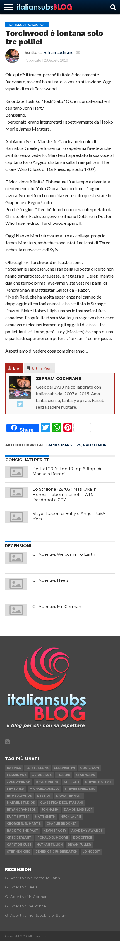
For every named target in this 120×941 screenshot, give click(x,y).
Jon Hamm (50, 810)
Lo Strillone (37, 768)
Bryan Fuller (79, 845)
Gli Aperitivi (64, 768)
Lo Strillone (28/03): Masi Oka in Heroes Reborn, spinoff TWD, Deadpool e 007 (65, 494)
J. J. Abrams (42, 775)
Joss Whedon (18, 782)
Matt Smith (45, 817)
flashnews (17, 775)
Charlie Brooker (62, 824)
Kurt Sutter (18, 817)
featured (15, 789)
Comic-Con (89, 768)
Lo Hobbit (91, 851)
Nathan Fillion (50, 845)
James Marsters (64, 445)
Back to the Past (22, 831)
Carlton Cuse (19, 845)
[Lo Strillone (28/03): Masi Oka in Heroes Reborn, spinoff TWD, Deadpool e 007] (16, 492)
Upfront (72, 782)
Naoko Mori (95, 445)
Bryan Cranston (21, 810)
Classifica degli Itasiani (61, 803)
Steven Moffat (98, 782)
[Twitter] (20, 404)
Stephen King (18, 851)
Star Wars (85, 775)
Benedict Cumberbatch (56, 851)
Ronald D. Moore (52, 838)
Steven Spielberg (80, 789)
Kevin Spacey (55, 831)
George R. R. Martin (24, 824)
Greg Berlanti (19, 838)
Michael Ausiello (44, 789)
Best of (44, 796)
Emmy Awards (19, 796)
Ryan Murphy (47, 782)
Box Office (82, 838)
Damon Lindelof (78, 810)
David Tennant (69, 796)
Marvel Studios (21, 803)
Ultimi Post (42, 368)
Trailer (63, 775)
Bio (16, 368)
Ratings (14, 768)
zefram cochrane (58, 52)
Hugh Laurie (71, 817)
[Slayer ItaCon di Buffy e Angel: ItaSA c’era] (16, 517)
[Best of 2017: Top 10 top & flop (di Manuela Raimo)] (16, 472)
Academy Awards (87, 831)
